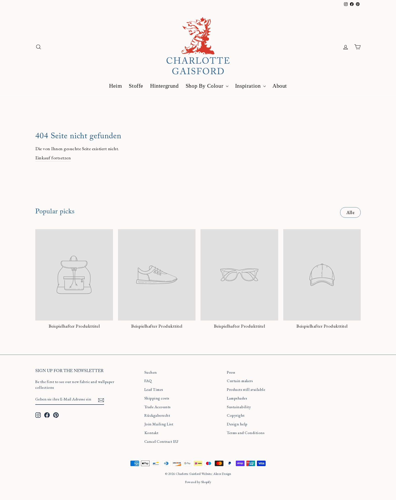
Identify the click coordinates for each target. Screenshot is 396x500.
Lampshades (237, 398)
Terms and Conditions (245, 432)
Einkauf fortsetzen (53, 158)
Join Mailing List (158, 424)
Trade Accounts (157, 406)
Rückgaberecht (157, 415)
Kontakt (151, 432)
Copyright (236, 415)
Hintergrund (164, 86)
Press (231, 372)
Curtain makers (240, 380)
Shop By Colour (205, 86)
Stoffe (136, 86)
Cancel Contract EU (161, 441)
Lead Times (153, 389)
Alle (350, 212)
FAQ (148, 380)
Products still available (246, 389)
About (279, 86)
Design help (237, 424)
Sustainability (239, 406)
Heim (115, 86)
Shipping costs (156, 398)
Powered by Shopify (198, 482)
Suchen (150, 372)
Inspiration (248, 86)
